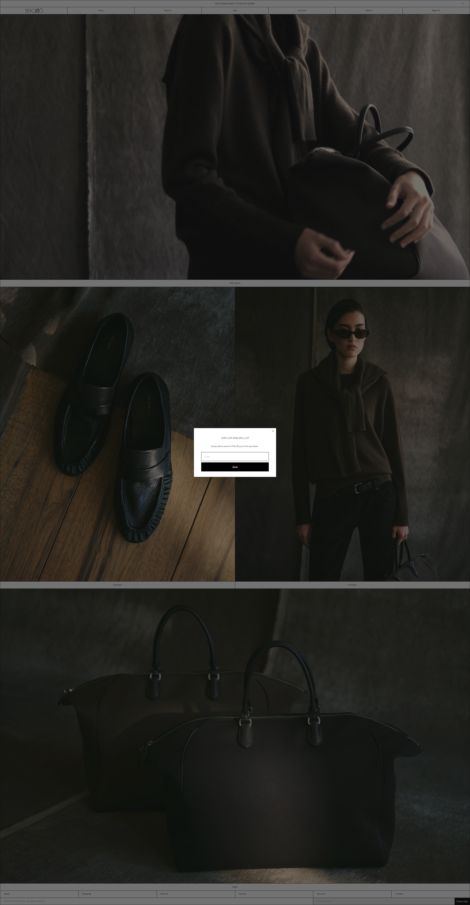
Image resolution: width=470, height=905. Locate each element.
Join (235, 467)
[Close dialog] (273, 431)
